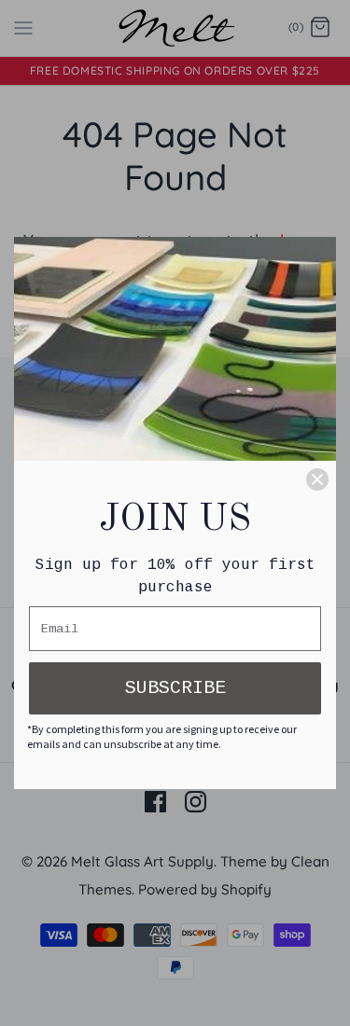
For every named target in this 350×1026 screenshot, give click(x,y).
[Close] (317, 479)
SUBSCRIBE (175, 688)
